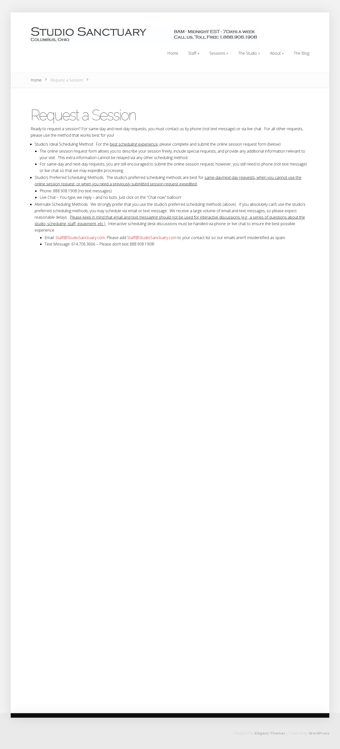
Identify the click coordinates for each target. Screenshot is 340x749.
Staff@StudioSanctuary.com (80, 237)
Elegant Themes (270, 733)
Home (36, 80)
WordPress (319, 733)
